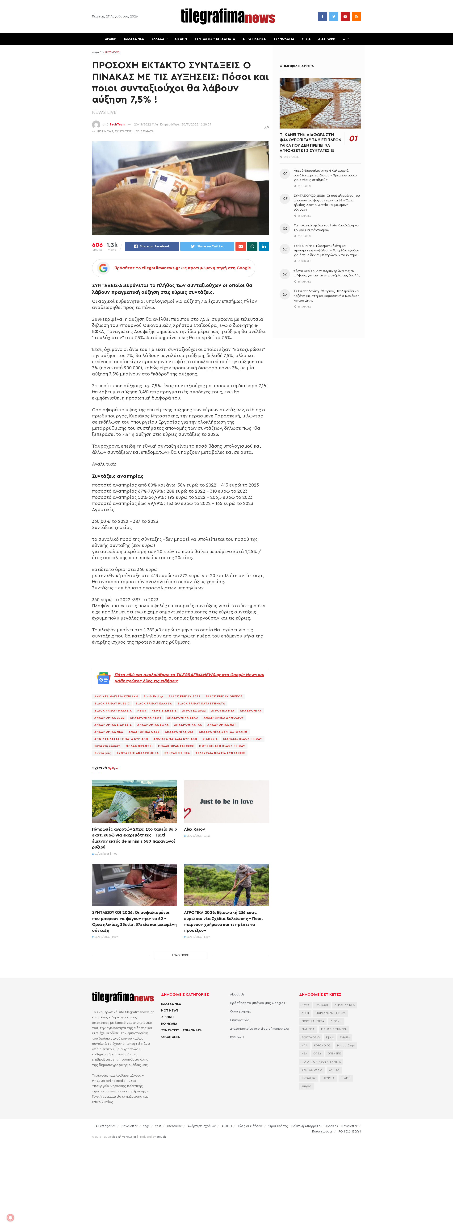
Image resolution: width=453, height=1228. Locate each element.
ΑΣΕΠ (305, 1013)
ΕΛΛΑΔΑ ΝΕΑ (134, 39)
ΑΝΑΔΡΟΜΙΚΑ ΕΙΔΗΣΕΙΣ (113, 724)
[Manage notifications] (10, 1217)
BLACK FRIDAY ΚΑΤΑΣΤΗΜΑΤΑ (201, 703)
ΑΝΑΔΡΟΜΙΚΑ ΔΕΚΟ (182, 717)
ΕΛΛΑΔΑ (157, 39)
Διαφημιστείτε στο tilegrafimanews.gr (259, 1028)
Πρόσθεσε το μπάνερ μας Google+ (257, 1003)
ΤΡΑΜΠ (346, 1078)
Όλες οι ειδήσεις (250, 1126)
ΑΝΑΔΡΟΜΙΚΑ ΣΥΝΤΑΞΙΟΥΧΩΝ (223, 731)
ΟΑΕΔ (317, 1053)
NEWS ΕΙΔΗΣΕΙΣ (164, 710)
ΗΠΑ (305, 1045)
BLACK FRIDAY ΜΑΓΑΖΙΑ (113, 710)
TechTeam (117, 124)
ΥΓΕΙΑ (306, 39)
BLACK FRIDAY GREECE (224, 696)
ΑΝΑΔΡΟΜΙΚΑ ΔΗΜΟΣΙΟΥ (224, 717)
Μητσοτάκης (346, 1045)
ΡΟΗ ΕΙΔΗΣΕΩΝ (350, 1131)
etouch (161, 1136)
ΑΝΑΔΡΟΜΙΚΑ (251, 710)
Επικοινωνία (239, 1020)
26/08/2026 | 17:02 (106, 937)
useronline (174, 1126)
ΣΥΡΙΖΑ (334, 1070)
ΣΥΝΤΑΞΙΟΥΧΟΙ (312, 1070)
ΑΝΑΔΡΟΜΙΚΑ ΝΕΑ (108, 731)
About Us (237, 994)
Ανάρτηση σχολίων (202, 1126)
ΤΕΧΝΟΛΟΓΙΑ (283, 39)
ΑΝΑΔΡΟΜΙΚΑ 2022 (109, 717)
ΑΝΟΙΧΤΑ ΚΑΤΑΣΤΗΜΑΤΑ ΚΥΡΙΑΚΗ (121, 738)
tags (146, 1126)
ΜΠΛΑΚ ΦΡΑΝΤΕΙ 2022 (176, 746)
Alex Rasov (194, 829)
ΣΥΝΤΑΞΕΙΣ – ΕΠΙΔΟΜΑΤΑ (214, 39)
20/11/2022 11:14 (146, 124)
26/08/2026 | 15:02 (198, 937)
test (158, 1126)
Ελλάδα (345, 1037)
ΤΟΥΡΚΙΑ (328, 1078)
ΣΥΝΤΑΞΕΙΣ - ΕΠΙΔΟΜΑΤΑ (134, 131)
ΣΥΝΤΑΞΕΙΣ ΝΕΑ (177, 753)
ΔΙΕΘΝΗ (180, 39)
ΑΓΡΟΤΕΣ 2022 (194, 710)
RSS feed (237, 1037)
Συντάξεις (102, 753)
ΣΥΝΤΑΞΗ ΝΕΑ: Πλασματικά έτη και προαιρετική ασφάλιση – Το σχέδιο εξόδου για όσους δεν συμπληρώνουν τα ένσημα (326, 250)
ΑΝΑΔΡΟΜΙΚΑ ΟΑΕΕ (144, 731)
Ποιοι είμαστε (322, 1131)
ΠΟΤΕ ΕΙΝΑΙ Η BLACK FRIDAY (222, 746)
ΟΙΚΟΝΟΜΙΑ (170, 1037)
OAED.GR (322, 1005)
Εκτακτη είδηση (107, 746)
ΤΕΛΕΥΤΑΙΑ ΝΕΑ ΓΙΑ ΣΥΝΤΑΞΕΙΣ (220, 753)
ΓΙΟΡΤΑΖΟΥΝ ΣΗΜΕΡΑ (330, 1013)
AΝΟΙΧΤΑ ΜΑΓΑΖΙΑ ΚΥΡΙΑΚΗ (116, 696)
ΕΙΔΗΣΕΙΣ (210, 738)
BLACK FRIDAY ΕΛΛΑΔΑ (153, 703)
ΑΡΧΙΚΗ (111, 39)
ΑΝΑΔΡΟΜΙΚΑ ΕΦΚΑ (153, 724)
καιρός (306, 1086)
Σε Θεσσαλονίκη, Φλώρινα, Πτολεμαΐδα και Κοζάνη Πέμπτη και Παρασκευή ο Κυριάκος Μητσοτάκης (326, 296)
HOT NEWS (112, 52)
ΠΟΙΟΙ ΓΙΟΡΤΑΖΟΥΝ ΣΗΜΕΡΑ (321, 1062)
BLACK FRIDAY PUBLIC (112, 703)
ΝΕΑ (304, 1053)
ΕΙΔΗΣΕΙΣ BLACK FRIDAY (242, 738)
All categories (106, 1126)
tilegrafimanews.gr (124, 1136)
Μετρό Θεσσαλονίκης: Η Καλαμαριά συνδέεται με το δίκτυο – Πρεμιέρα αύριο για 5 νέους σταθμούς (325, 175)
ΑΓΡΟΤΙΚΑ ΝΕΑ (254, 39)
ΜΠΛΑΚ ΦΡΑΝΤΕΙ (139, 746)
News (141, 710)
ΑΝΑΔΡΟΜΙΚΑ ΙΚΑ (188, 724)
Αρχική (96, 52)
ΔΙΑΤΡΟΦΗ (326, 39)
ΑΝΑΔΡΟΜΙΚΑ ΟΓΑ (179, 731)
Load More (180, 955)
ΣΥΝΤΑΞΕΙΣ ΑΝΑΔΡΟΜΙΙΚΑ (138, 753)
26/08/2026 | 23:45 (198, 836)
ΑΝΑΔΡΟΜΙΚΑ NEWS (146, 717)
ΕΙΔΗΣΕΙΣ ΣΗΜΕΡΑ (334, 1029)
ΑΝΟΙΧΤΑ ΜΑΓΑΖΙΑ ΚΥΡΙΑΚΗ (175, 738)
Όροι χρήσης (240, 1011)
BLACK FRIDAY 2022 (184, 696)
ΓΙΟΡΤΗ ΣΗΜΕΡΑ (313, 1021)
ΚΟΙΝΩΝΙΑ (169, 1023)
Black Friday (153, 696)
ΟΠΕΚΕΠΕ (334, 1053)
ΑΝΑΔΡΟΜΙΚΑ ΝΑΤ (221, 724)
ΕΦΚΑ (329, 1037)
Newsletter (130, 1126)
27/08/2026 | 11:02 (105, 854)
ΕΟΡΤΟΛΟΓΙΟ (311, 1037)
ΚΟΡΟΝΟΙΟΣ (322, 1045)
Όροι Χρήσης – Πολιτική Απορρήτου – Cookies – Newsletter (312, 1126)
